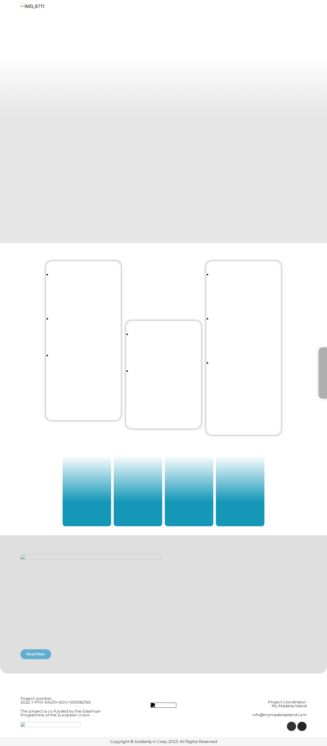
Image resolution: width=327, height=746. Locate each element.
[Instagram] (302, 726)
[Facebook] (291, 726)
